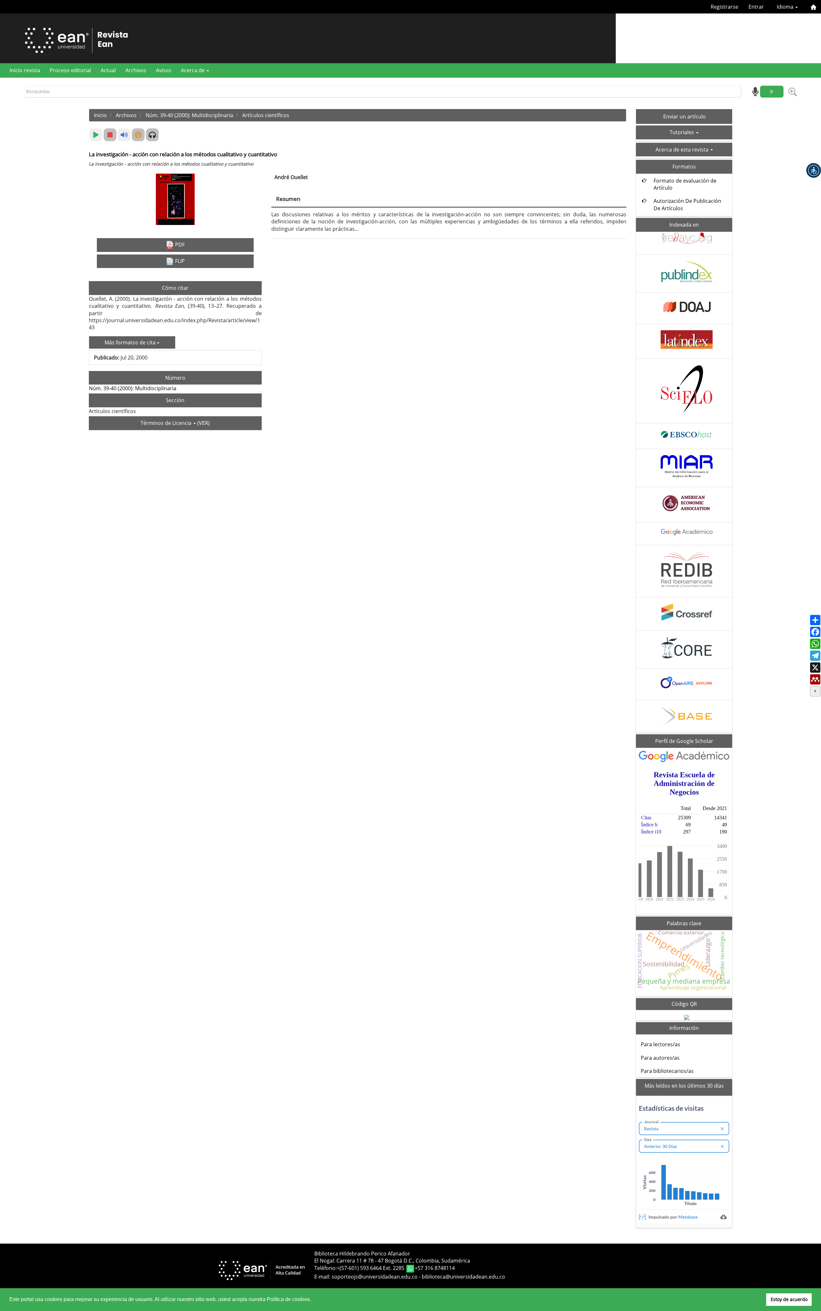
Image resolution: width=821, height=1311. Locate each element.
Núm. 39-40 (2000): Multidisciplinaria (189, 115)
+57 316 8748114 (435, 1268)
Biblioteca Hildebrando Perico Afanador (362, 1253)
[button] (813, 170)
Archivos (135, 70)
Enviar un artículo (684, 116)
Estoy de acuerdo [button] (789, 1299)
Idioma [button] (786, 6)
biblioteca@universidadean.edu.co (463, 1276)
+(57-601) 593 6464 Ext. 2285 (371, 1268)
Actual (108, 70)
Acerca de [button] (193, 70)
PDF (179, 244)
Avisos (163, 70)
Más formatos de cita (131, 342)
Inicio (100, 115)
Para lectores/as (660, 1044)
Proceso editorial (70, 70)
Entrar (756, 6)
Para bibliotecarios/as (667, 1070)
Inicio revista (25, 70)
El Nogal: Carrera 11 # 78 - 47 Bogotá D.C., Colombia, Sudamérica (392, 1260)
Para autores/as (660, 1057)
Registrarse (724, 6)
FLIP (179, 260)
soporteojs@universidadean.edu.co (375, 1276)
